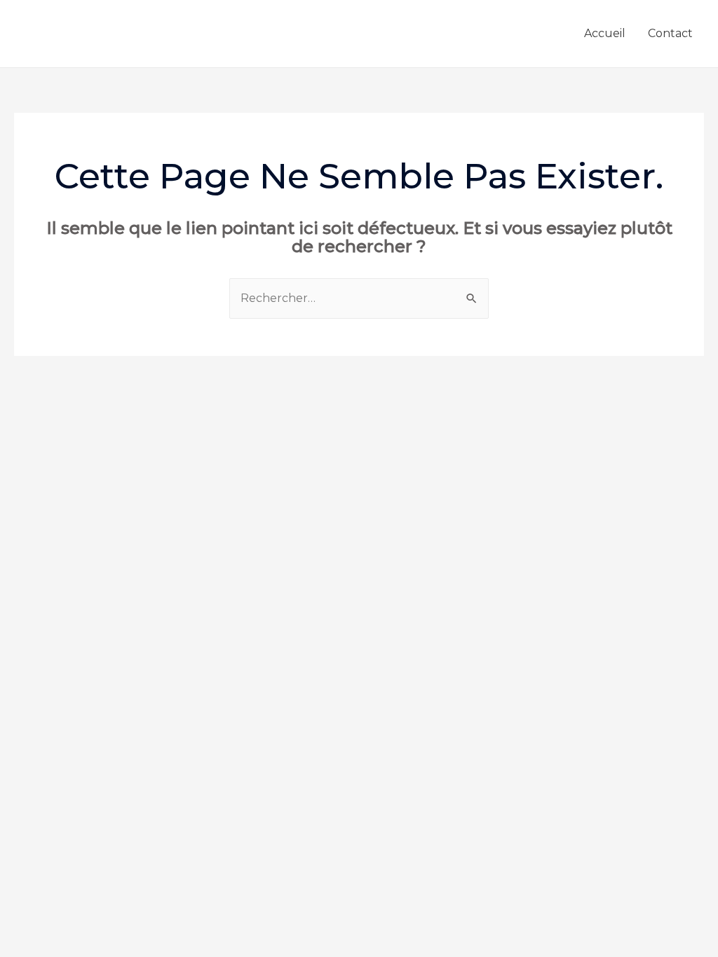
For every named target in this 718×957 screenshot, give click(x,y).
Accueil (604, 33)
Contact (670, 33)
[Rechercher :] (359, 298)
